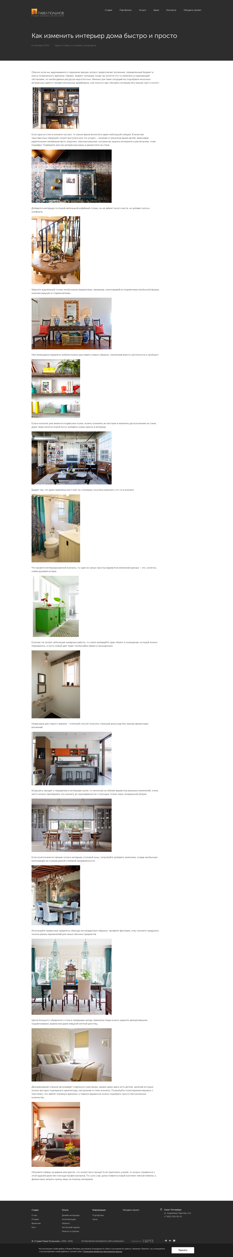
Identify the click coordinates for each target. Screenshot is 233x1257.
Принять (182, 1250)
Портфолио (126, 10)
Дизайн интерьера (70, 1215)
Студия (108, 10)
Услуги (142, 10)
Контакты (171, 10)
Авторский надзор (71, 1227)
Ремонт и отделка (70, 1231)
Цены (156, 10)
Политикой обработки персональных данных (102, 1251)
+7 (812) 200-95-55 (173, 1216)
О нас (34, 1215)
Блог (34, 1227)
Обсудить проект (192, 10)
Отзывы (35, 1219)
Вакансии (36, 1223)
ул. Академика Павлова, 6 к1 (177, 1213)
